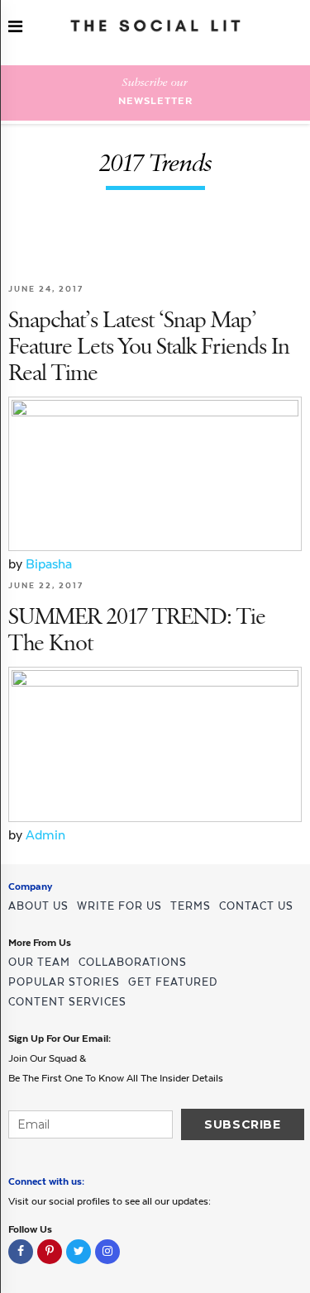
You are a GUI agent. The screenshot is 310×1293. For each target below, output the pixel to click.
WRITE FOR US (119, 906)
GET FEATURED (172, 982)
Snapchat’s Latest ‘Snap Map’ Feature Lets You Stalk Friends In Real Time (148, 347)
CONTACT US (256, 906)
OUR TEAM (39, 962)
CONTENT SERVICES (67, 1002)
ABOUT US (38, 906)
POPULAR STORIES (64, 982)
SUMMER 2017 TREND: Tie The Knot (136, 630)
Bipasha (49, 564)
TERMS (190, 906)
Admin (45, 835)
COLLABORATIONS (133, 962)
